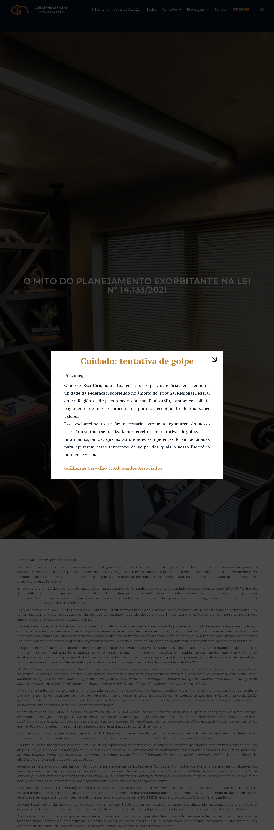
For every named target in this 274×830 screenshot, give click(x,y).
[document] (137, 415)
